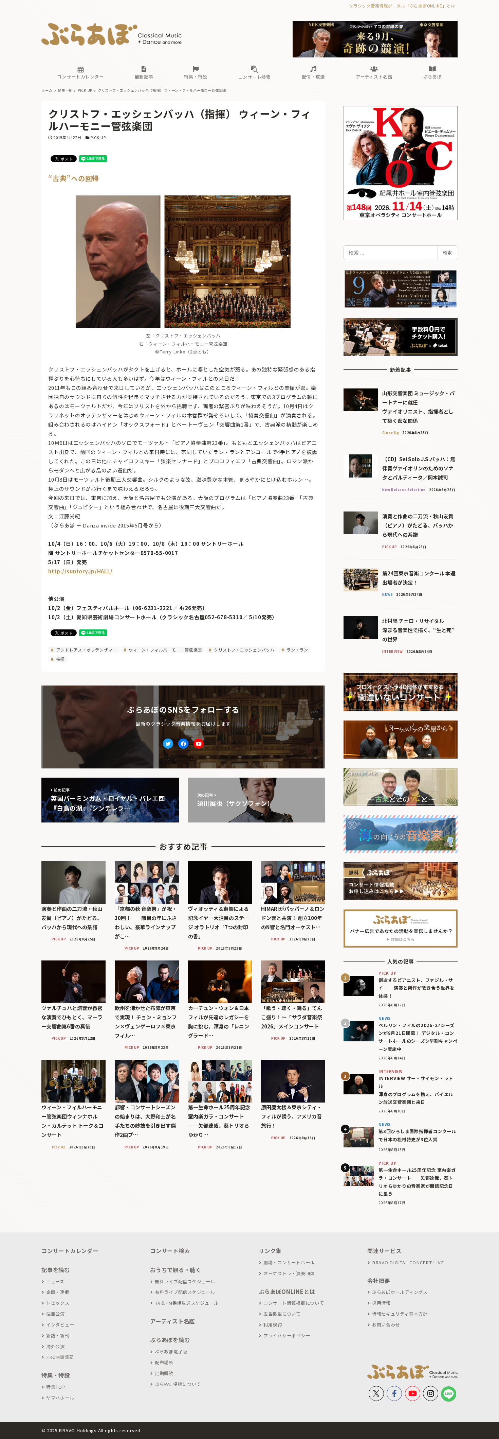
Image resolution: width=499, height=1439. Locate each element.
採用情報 (381, 1303)
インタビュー (60, 1324)
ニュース (55, 1281)
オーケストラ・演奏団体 (289, 1273)
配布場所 (164, 1362)
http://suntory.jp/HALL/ (80, 571)
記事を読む (55, 1270)
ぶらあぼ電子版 (171, 1351)
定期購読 (164, 1373)
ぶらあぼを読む (170, 1340)
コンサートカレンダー (69, 1251)
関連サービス (384, 1251)
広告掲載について (282, 1314)
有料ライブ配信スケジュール (185, 1292)
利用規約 (272, 1324)
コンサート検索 (170, 1251)
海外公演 (55, 1346)
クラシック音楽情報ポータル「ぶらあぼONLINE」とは (402, 5)
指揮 (60, 659)
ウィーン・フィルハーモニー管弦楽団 (165, 650)
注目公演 (55, 1314)
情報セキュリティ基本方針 (400, 1314)
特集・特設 (55, 1375)
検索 (447, 252)
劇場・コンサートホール (289, 1262)
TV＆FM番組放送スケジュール (187, 1303)
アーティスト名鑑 (172, 1321)
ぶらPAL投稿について (178, 1384)
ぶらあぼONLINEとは (287, 1291)
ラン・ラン (296, 650)
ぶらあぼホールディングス (400, 1292)
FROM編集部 (60, 1357)
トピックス (58, 1303)
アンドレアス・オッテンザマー (86, 650)
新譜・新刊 (58, 1335)
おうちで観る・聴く (175, 1270)
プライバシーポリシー (286, 1335)
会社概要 (378, 1281)
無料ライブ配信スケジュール (185, 1281)
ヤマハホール (60, 1397)
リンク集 (270, 1251)
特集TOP (56, 1387)
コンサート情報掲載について (293, 1303)
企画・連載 (58, 1292)
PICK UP (98, 137)
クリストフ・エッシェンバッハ (244, 650)
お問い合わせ (386, 1324)
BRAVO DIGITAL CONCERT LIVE (408, 1262)
